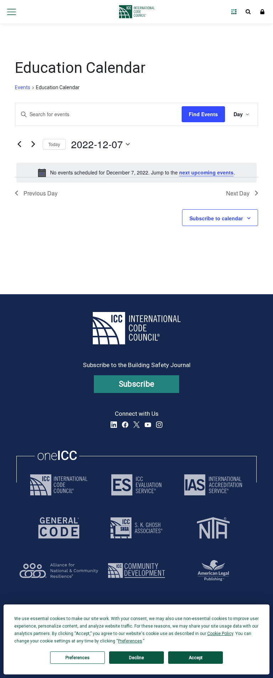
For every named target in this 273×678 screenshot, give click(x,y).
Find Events (203, 114)
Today (54, 144)
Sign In (262, 11)
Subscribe (137, 384)
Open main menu (11, 11)
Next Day (238, 193)
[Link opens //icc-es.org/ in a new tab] (136, 485)
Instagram (159, 424)
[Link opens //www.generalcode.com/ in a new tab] (58, 528)
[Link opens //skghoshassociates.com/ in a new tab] (136, 528)
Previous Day (40, 193)
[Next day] (33, 144)
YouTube (148, 424)
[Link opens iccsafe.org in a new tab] (58, 485)
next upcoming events (206, 172)
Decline (136, 657)
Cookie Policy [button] (220, 633)
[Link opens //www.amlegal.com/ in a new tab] (213, 570)
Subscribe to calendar (216, 218)
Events (22, 87)
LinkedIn (113, 424)
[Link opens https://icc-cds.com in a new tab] (136, 570)
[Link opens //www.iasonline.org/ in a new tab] (213, 485)
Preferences (77, 657)
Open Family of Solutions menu (234, 11)
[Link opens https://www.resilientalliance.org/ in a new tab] (59, 570)
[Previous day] (19, 144)
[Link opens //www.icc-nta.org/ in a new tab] (213, 528)
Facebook (125, 424)
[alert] (136, 173)
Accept (196, 657)
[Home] (135, 11)
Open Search (248, 11)
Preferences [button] (130, 641)
